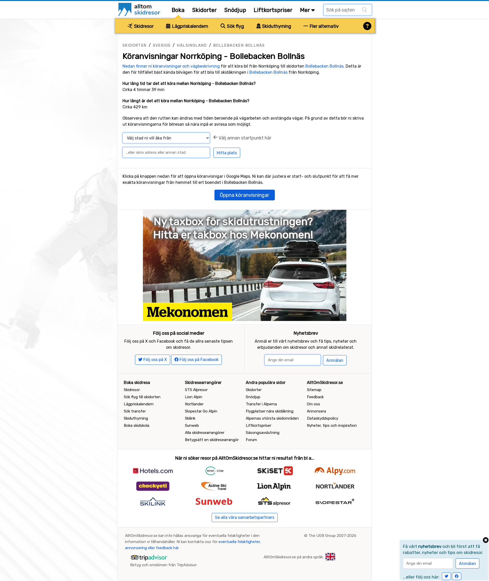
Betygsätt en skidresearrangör (212, 439)
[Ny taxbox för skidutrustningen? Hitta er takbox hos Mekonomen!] (244, 265)
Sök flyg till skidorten (142, 397)
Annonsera (316, 411)
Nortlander (194, 404)
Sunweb (192, 425)
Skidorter (204, 10)
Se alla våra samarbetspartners (244, 517)
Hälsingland (192, 45)
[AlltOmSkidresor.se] (139, 9)
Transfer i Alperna (261, 404)
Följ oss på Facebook (199, 359)
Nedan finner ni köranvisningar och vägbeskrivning (171, 66)
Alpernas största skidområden (272, 418)
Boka (178, 10)
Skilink (190, 418)
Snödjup (235, 10)
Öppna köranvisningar (244, 195)
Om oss (313, 404)
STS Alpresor (196, 390)
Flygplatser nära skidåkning (269, 411)
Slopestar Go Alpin (201, 411)
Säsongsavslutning (262, 432)
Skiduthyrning (276, 26)
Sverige (162, 45)
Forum (251, 439)
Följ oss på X (154, 359)
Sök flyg (235, 26)
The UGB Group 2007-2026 (332, 535)
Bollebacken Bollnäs (239, 45)
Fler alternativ (323, 26)
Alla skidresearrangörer (204, 432)
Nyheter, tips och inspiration (332, 425)
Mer (305, 10)
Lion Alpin (193, 397)
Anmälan (334, 360)
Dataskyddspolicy (322, 418)
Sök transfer (135, 411)
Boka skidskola (136, 425)
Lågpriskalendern (189, 26)
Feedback (315, 397)
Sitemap (314, 390)
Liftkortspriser (273, 10)
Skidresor (143, 26)
